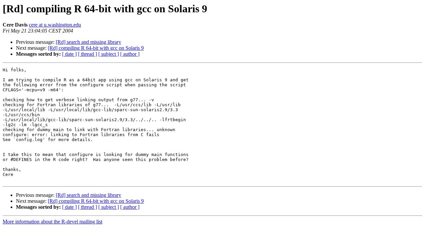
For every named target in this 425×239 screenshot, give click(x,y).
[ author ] (129, 54)
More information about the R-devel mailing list (52, 221)
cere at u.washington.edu (55, 25)
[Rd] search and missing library (88, 42)
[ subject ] (108, 54)
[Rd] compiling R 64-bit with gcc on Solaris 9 (96, 48)
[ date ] (69, 54)
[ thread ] (87, 54)
